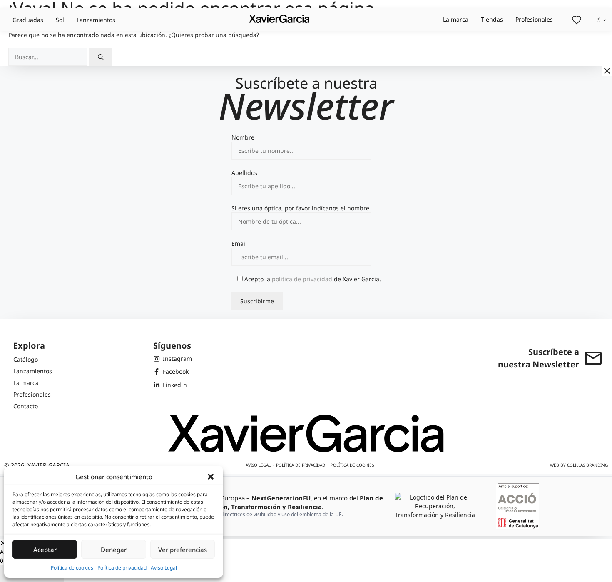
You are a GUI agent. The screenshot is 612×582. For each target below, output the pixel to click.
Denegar (114, 549)
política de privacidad (302, 279)
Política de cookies (72, 567)
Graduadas (27, 20)
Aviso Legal (164, 567)
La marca (455, 19)
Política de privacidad (122, 567)
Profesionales (534, 19)
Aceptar (45, 549)
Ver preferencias (182, 549)
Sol (60, 20)
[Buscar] (100, 57)
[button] (210, 476)
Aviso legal (258, 465)
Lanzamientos (96, 20)
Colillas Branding (587, 465)
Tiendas (492, 19)
